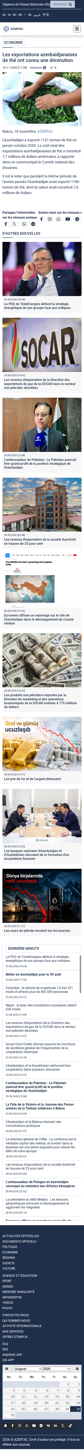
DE (20, 15)
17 (12, 1403)
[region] (44, 1088)
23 (78, 1403)
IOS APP (8, 1360)
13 (46, 1396)
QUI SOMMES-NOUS (16, 1321)
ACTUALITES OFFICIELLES (20, 1236)
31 (12, 1415)
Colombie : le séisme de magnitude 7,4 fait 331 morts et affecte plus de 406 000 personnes (39, 990)
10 (12, 1396)
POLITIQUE (9, 1247)
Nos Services (12, 1331)
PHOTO (7, 1308)
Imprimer (36, 68)
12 (35, 1396)
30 (78, 1409)
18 (23, 1403)
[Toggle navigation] (76, 28)
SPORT (7, 1281)
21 (57, 1403)
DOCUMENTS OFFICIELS (19, 1241)
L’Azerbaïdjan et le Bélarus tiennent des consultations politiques (33, 1124)
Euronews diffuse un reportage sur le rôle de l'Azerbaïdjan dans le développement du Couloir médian (39, 619)
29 (67, 1409)
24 (12, 1409)
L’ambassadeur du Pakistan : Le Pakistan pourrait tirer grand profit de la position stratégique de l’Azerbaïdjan (40, 463)
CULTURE (8, 1268)
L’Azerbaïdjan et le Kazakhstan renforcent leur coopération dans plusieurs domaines (38, 1067)
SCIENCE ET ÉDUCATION (19, 1276)
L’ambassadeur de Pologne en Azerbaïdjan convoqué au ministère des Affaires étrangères (40, 1184)
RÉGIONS (8, 1258)
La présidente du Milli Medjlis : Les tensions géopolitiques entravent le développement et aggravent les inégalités (37, 1203)
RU (9, 15)
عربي (37, 15)
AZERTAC (45, 131)
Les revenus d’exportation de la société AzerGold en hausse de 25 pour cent (40, 541)
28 (57, 1409)
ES (29, 15)
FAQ (5, 1344)
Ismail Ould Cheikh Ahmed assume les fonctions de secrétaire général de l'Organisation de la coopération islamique (40, 1048)
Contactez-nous (15, 1315)
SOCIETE (8, 1263)
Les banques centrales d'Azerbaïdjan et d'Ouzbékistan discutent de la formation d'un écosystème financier (36, 855)
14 (57, 1396)
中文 (46, 15)
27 (46, 1409)
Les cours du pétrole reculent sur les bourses (37, 931)
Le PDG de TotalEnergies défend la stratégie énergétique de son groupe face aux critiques (37, 306)
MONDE (7, 1286)
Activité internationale (22, 1326)
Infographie (12, 1297)
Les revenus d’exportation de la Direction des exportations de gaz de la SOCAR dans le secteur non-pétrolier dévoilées (40, 384)
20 (46, 1403)
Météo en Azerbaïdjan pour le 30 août (33, 974)
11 (23, 1396)
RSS (5, 1349)
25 (23, 1409)
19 (35, 1403)
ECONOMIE (13, 42)
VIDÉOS (7, 1303)
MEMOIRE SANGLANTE (18, 1292)
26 (35, 1409)
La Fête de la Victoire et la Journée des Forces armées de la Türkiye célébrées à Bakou (40, 1106)
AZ (4, 15)
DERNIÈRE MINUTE (23, 948)
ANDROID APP (12, 1355)
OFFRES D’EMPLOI (15, 1337)
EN (14, 15)
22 (67, 1403)
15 (67, 1396)
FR (25, 15)
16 (78, 1396)
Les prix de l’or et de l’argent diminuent (32, 779)
